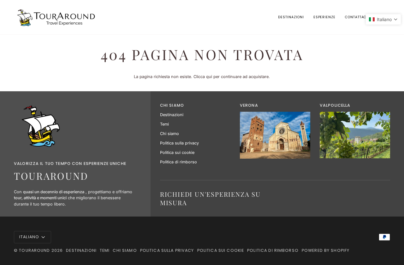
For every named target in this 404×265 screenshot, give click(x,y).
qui (209, 76)
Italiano (29, 237)
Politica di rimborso (178, 162)
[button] (324, 17)
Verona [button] (249, 105)
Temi (164, 124)
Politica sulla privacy (179, 143)
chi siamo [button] (172, 105)
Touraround (34, 250)
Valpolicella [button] (335, 105)
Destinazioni (171, 114)
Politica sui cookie (177, 152)
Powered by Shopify (325, 250)
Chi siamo (169, 133)
